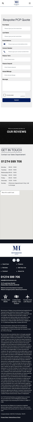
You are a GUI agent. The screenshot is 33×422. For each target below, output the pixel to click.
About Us (21, 271)
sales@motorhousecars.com (8, 280)
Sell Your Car (22, 267)
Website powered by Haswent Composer (12, 287)
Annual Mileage (6, 71)
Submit (16, 100)
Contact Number (7, 48)
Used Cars (5, 264)
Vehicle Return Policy (14, 417)
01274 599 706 (11, 161)
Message (5, 79)
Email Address (6, 40)
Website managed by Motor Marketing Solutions (14, 289)
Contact (5, 271)
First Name (5, 25)
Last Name (5, 32)
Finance (20, 264)
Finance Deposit (7, 63)
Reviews (5, 267)
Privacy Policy (4, 417)
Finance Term (6, 55)
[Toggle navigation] (29, 3)
